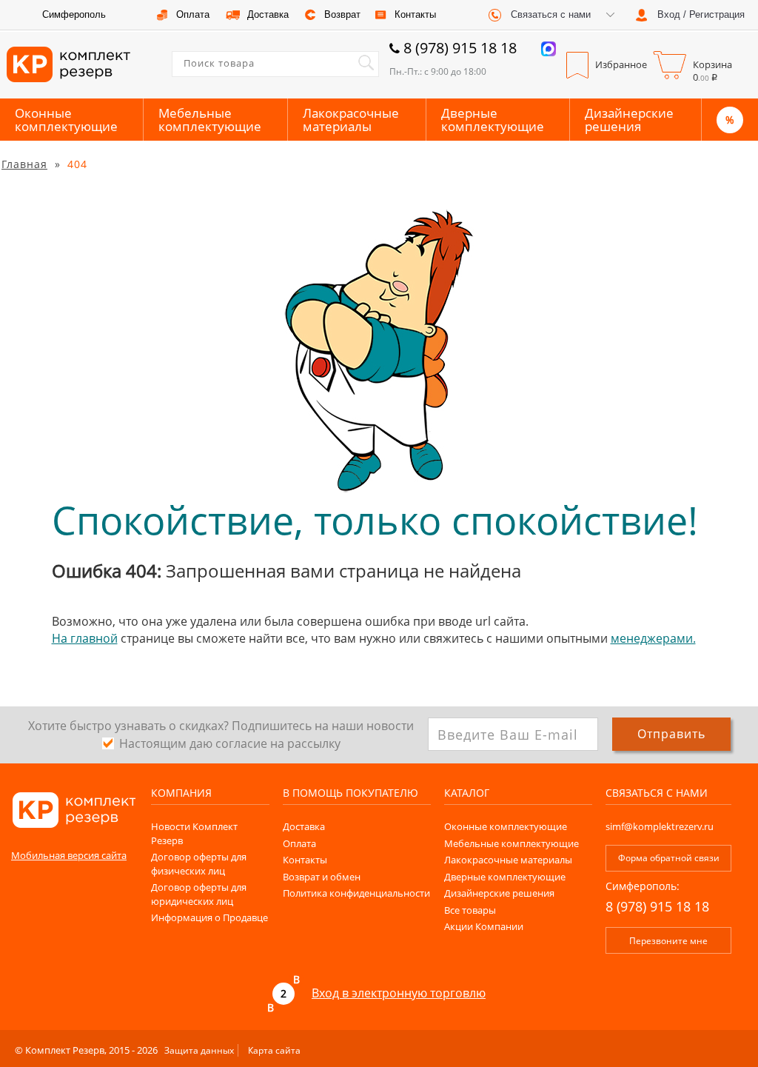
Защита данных (199, 1050)
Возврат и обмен (321, 876)
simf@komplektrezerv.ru (660, 826)
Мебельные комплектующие (209, 119)
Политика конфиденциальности (356, 893)
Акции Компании (483, 926)
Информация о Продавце (209, 917)
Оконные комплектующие (66, 119)
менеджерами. (653, 638)
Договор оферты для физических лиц (198, 863)
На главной (85, 638)
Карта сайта (274, 1050)
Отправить (671, 734)
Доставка (304, 826)
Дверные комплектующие (492, 119)
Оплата (299, 843)
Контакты (305, 859)
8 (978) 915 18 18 (460, 48)
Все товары (470, 910)
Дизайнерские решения (629, 119)
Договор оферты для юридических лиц (198, 894)
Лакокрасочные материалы (351, 119)
